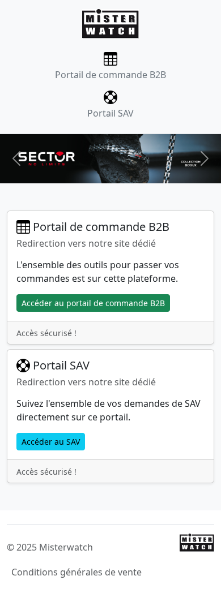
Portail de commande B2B (110, 74)
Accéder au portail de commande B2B (93, 303)
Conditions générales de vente (76, 572)
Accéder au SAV (51, 441)
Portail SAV (110, 113)
